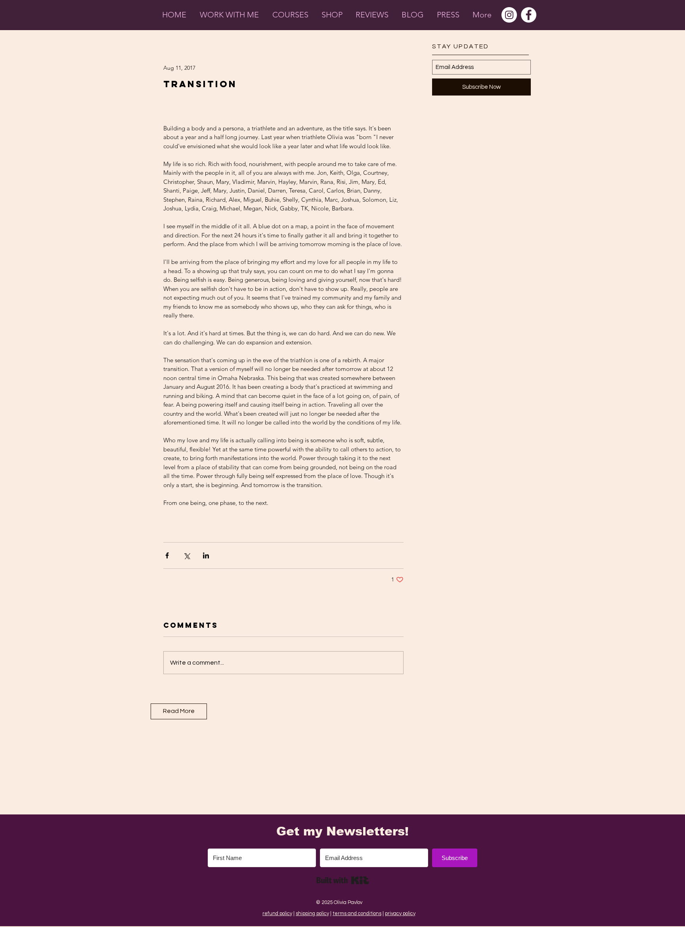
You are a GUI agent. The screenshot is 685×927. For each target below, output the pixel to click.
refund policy (277, 913)
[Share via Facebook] (167, 555)
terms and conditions (357, 913)
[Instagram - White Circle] (509, 15)
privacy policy (400, 913)
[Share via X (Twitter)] (186, 555)
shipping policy (312, 913)
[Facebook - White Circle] (528, 15)
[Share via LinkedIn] (206, 555)
